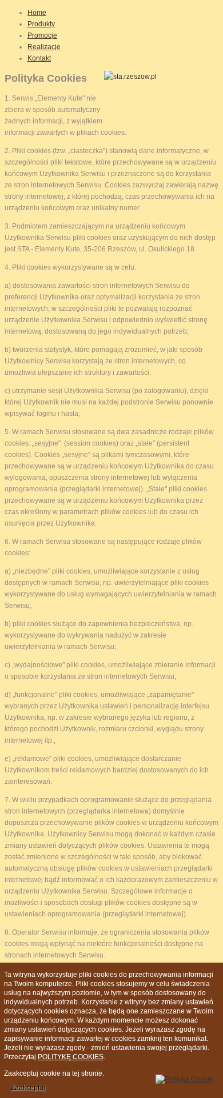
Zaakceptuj (28, 1088)
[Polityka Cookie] (184, 1077)
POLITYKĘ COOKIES (70, 1057)
